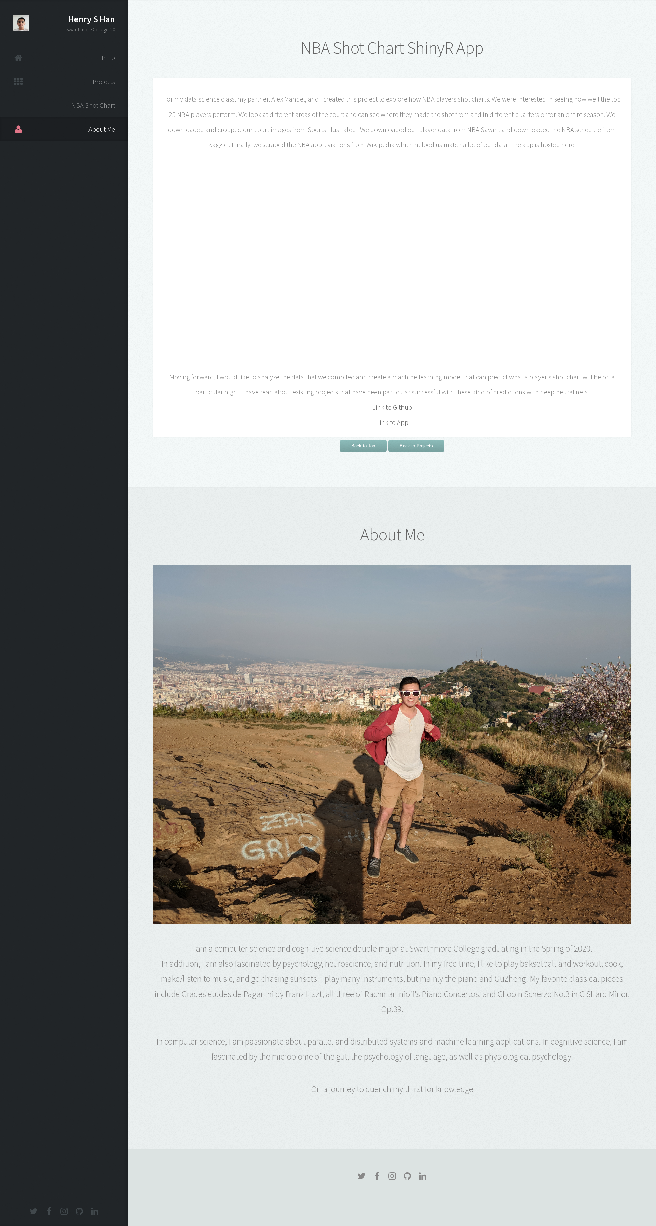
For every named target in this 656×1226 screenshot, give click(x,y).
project (368, 99)
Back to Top (363, 445)
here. (568, 144)
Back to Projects (416, 445)
